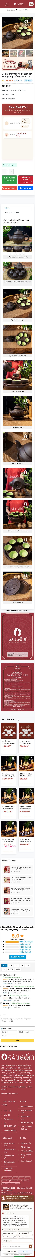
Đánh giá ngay (17, 957)
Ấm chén (19, 10)
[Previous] (4, 33)
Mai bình (12, 1181)
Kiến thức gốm (26, 1143)
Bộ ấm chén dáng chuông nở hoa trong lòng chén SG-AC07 (8, 808)
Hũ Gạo (26, 1181)
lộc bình (21, 1177)
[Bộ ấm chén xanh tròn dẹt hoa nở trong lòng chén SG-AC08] (9, 829)
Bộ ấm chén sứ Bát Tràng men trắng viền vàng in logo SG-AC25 (26, 742)
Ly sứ (10, 1177)
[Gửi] (30, 1246)
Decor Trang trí (26, 1161)
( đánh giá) (18, 80)
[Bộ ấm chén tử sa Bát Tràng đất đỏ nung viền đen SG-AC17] (26, 763)
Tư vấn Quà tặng (27, 1151)
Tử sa (26, 10)
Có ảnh (18, 969)
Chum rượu (20, 1181)
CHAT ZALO (26, 188)
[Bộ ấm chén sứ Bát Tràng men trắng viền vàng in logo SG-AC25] (26, 731)
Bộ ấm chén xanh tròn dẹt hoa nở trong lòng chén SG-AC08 (8, 841)
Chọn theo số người (8, 1233)
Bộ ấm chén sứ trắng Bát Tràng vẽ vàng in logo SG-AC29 (8, 742)
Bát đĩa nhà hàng (27, 1123)
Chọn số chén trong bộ (9, 1237)
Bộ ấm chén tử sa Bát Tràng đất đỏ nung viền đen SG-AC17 (26, 775)
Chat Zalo (25, 1251)
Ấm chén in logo (15, 1183)
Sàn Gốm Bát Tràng (8, 1066)
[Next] (30, 33)
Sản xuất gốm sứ (27, 1106)
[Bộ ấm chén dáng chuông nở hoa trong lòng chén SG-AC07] (9, 796)
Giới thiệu (28, 1082)
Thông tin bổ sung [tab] (12, 212)
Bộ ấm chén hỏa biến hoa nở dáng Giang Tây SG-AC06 (26, 808)
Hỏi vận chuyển (7, 1241)
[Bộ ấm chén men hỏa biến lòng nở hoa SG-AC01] (9, 763)
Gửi (17, 1040)
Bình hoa (27, 1177)
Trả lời (5, 983)
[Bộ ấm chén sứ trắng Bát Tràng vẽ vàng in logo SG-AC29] (9, 731)
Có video (10, 969)
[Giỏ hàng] (31, 4)
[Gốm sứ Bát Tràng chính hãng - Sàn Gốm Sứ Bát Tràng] (18, 4)
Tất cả (4, 965)
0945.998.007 (10, 188)
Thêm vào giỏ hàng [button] (8, 751)
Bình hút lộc (5, 1181)
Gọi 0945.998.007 (11, 1251)
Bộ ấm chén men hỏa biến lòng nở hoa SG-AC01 (8, 775)
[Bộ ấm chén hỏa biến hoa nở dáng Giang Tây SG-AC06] (26, 796)
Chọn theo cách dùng (25, 1237)
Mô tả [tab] (7, 208)
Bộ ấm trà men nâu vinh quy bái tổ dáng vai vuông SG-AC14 (26, 841)
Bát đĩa (15, 1177)
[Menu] (6, 4)
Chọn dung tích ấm (24, 1233)
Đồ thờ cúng (5, 1183)
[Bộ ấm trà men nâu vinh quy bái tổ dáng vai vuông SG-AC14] (26, 829)
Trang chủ (10, 10)
